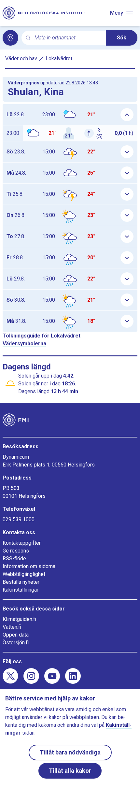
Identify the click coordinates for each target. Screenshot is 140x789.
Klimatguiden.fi (19, 619)
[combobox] (67, 38)
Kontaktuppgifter (22, 543)
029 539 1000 (19, 519)
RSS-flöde (14, 558)
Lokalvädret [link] (59, 58)
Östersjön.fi (16, 642)
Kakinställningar (20, 590)
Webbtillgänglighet (24, 574)
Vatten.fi (12, 627)
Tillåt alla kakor (70, 770)
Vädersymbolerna (24, 343)
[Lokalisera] (10, 38)
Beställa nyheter (21, 582)
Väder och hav (21, 58)
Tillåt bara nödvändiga (70, 752)
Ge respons (16, 551)
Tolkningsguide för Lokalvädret (41, 336)
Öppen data (16, 635)
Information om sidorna (29, 566)
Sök (121, 38)
